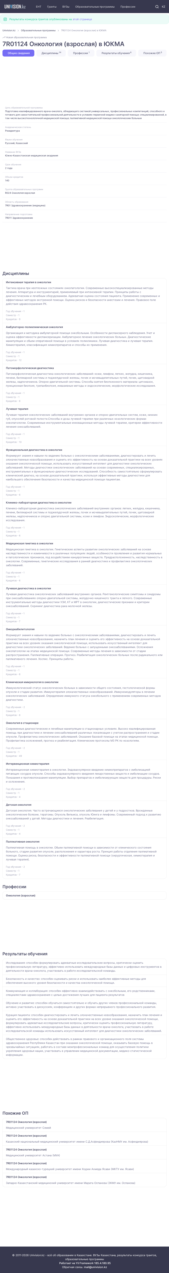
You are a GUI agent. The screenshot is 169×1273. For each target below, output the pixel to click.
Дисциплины (51, 53)
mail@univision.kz (95, 1267)
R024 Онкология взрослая (20, 192)
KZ (163, 6)
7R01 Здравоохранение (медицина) (25, 205)
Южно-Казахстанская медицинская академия (31, 155)
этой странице (82, 19)
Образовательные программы (95, 6)
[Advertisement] (84, 81)
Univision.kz (9, 30)
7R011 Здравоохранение (19, 217)
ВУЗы (65, 6)
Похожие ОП (152, 53)
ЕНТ (38, 6)
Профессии (127, 6)
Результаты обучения (116, 53)
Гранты (51, 6)
